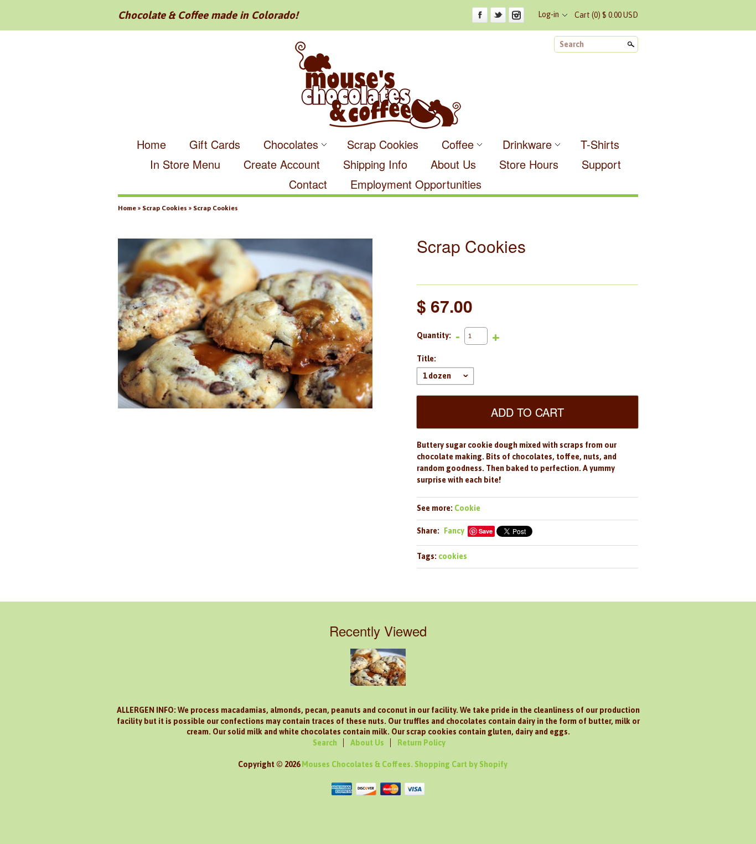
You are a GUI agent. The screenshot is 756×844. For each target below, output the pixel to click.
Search (572, 44)
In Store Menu (185, 164)
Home (151, 144)
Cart (606, 15)
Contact (308, 184)
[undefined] (245, 325)
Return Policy (421, 742)
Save (486, 531)
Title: (426, 358)
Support (601, 164)
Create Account (282, 164)
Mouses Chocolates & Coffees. (358, 764)
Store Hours (528, 164)
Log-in (548, 14)
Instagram (516, 15)
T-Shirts (600, 144)
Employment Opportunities (415, 184)
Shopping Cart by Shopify (461, 764)
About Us (453, 164)
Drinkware (527, 144)
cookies (452, 556)
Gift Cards (214, 144)
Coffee (458, 144)
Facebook (480, 15)
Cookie (467, 508)
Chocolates (290, 144)
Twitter (498, 15)
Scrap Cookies (382, 144)
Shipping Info (375, 164)
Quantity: (434, 335)
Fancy (454, 530)
